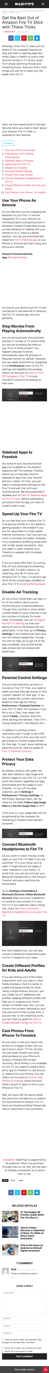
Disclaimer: (9, 1159)
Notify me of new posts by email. (19, 1351)
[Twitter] (17, 38)
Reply (13, 1277)
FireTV (13, 1180)
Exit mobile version (24, 1369)
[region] (24, 100)
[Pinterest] (24, 38)
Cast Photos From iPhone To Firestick (25, 192)
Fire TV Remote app (25, 239)
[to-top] (45, 1368)
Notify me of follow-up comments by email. (23, 1348)
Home (4, 11)
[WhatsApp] (30, 38)
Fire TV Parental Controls (16, 751)
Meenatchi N (10, 32)
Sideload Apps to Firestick (19, 160)
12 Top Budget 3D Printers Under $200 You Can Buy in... (32, 1215)
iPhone (12, 257)
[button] (6, 4)
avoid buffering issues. (33, 583)
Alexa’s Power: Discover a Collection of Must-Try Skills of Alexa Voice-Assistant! (32, 1233)
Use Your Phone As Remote (20, 150)
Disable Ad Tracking (16, 167)
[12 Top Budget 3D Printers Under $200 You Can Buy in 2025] (10, 1217)
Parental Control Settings (18, 171)
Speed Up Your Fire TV (17, 164)
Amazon (12, 11)
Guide (21, 1180)
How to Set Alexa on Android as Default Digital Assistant (31, 1248)
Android (22, 257)
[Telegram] (37, 38)
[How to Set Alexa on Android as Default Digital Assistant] (10, 1250)
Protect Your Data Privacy (19, 174)
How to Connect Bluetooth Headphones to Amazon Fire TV (24, 912)
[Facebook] (11, 38)
